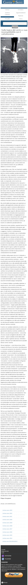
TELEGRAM (8, 559)
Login (2, 552)
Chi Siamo (20, 9)
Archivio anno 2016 (7, 532)
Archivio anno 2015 (7, 535)
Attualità (7, 19)
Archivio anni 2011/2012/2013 (10, 541)
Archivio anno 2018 (7, 526)
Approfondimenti (20, 12)
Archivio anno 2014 (7, 538)
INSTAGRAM (8, 555)
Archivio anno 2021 (7, 516)
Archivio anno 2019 (7, 522)
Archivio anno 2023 (7, 510)
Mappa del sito (5, 551)
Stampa (5, 582)
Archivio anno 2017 (7, 529)
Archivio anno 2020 (7, 519)
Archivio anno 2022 (7, 513)
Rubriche (20, 16)
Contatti (3, 549)
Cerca (20, 19)
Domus (7, 9)
